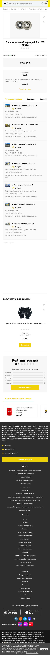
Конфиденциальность (25, 542)
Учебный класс (25, 595)
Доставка (25, 529)
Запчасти (25, 490)
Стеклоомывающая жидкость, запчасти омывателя (25, 497)
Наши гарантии (25, 588)
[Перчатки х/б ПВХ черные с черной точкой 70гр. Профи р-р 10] (25, 312)
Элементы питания (25, 510)
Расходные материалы (25, 503)
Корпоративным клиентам (25, 565)
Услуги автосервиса (25, 549)
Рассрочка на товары (25, 525)
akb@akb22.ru (9, 449)
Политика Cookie (32, 653)
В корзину (25, 345)
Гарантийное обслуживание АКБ (25, 559)
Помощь (25, 515)
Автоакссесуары (25, 483)
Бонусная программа (25, 532)
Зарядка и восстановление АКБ (25, 555)
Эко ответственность (25, 591)
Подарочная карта (25, 575)
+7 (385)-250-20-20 (11, 453)
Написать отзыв (25, 388)
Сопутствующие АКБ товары (25, 473)
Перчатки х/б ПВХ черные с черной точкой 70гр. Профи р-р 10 (25, 323)
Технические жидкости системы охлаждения (25, 500)
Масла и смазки (25, 477)
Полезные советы (25, 562)
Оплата (25, 522)
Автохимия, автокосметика (25, 493)
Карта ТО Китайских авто (25, 578)
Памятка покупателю (25, 535)
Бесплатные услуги (25, 545)
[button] (46, 99)
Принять (44, 649)
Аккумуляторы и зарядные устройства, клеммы (25, 470)
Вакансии (25, 584)
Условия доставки (25, 89)
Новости (25, 581)
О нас (25, 519)
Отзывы (25, 552)
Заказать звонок (25, 459)
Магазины (25, 571)
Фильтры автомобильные (25, 480)
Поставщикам (25, 539)
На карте (18, 108)
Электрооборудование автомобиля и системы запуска (25, 507)
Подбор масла (25, 598)
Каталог (25, 466)
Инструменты (25, 487)
